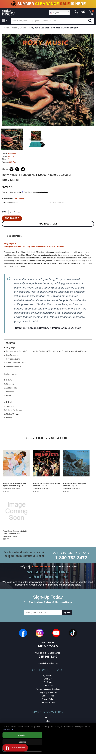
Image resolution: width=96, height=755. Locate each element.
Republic (11, 156)
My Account (48, 675)
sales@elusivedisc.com (47, 663)
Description (14, 236)
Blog (48, 721)
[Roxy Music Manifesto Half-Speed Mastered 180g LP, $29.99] (46, 463)
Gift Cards (48, 682)
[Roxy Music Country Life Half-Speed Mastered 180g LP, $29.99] (16, 511)
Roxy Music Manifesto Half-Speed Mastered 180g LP (46, 485)
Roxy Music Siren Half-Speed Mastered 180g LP (74, 485)
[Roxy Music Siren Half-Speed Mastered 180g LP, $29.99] (76, 463)
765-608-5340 (48, 656)
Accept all (22, 735)
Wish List (48, 679)
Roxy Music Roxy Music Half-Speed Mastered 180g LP (14, 485)
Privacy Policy (48, 699)
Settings (22, 742)
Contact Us (48, 685)
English (55, 12)
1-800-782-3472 (71, 557)
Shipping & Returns (48, 692)
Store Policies (48, 696)
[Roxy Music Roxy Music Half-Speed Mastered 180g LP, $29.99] (16, 463)
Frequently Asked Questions (47, 689)
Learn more (7, 729)
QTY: (4, 212)
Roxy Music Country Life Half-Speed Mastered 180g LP (15, 532)
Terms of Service (48, 702)
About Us (48, 718)
